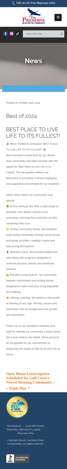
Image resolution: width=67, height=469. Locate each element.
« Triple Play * (18, 388)
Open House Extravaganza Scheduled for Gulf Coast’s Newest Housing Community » (30, 378)
